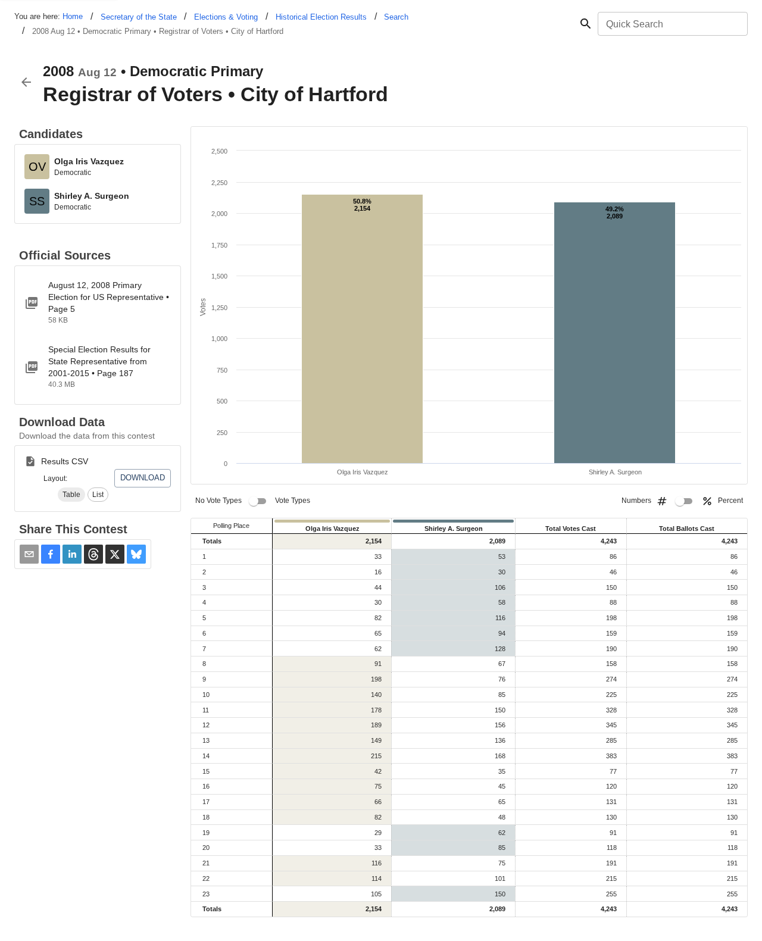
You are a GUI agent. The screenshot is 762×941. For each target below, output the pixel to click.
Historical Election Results (321, 16)
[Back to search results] (26, 82)
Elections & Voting (226, 16)
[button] (71, 494)
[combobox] (671, 23)
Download (142, 477)
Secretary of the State (139, 16)
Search (396, 16)
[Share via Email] (29, 554)
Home (73, 16)
